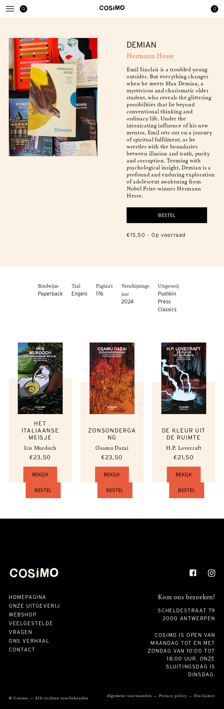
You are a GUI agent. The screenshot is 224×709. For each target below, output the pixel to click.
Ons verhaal (29, 641)
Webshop (22, 614)
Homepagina (27, 597)
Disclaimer (204, 695)
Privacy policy (173, 695)
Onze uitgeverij (34, 606)
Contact (22, 650)
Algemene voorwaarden (130, 695)
